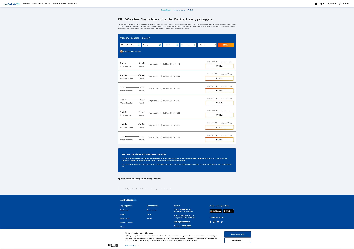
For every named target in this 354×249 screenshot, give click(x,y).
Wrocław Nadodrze (213, 26)
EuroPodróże (161, 164)
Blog (46, 4)
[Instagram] (214, 222)
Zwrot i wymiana (152, 210)
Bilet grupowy (72, 4)
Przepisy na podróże (126, 222)
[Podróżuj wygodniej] (316, 3)
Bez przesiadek (153, 64)
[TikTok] (222, 222)
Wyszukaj (26, 4)
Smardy (223, 26)
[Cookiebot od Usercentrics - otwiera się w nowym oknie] (113, 245)
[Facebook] (211, 222)
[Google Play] (216, 211)
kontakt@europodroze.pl (182, 222)
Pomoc (149, 214)
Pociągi (190, 10)
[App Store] (228, 211)
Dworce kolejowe (179, 10)
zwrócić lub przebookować (201, 158)
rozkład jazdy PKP (136, 179)
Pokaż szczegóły (130, 245)
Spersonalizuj (236, 240)
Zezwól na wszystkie (237, 234)
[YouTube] (218, 222)
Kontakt (149, 218)
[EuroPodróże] (128, 199)
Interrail (122, 227)
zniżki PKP (134, 161)
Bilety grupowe (124, 218)
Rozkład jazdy (36, 4)
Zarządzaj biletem (58, 4)
